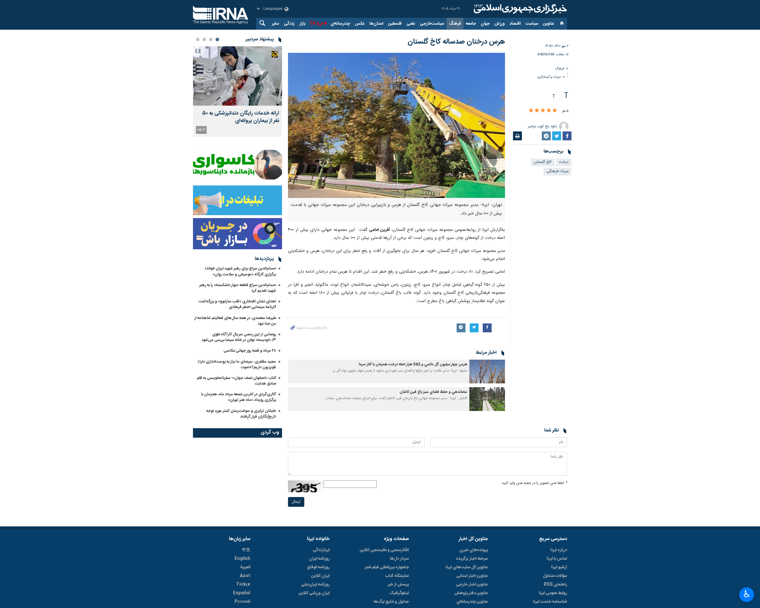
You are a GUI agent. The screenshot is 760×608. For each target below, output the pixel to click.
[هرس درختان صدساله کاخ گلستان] (396, 125)
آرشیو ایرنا (559, 567)
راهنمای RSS (555, 584)
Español (241, 593)
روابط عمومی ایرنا (553, 593)
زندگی (289, 23)
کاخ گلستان (543, 162)
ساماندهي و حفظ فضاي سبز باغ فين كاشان (433, 392)
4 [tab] (198, 39)
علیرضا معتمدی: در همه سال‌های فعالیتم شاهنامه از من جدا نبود (235, 321)
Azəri (245, 576)
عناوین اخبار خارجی (472, 584)
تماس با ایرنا (557, 558)
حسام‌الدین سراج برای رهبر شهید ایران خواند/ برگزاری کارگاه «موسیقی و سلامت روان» (240, 271)
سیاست (531, 23)
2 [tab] (211, 39)
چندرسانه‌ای (340, 23)
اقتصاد (515, 23)
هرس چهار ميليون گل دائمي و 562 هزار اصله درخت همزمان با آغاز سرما (413, 364)
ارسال (296, 502)
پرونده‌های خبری (473, 550)
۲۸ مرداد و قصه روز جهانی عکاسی (250, 350)
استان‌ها (376, 23)
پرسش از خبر (398, 584)
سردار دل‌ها (399, 558)
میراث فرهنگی (558, 171)
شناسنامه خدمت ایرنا (550, 601)
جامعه (471, 23)
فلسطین (395, 23)
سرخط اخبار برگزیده (472, 558)
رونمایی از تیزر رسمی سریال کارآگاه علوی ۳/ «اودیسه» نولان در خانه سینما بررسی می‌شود (239, 337)
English (242, 558)
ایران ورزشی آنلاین (314, 593)
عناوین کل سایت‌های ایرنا (467, 567)
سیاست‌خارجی (432, 23)
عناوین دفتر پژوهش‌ (471, 593)
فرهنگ (455, 23)
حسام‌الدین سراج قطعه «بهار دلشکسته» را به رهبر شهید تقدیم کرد (237, 288)
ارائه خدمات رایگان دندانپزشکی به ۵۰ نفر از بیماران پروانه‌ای (240, 117)
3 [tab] (204, 39)
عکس (360, 23)
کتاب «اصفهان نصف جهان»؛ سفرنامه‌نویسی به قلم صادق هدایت (236, 381)
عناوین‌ (548, 23)
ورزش (499, 23)
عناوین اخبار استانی (472, 576)
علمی (410, 23)
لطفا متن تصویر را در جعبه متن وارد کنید (534, 483)
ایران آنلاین (320, 576)
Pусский (242, 601)
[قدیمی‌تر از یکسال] (487, 371)
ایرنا (519, 9)
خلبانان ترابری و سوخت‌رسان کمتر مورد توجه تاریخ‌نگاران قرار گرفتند (241, 414)
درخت (564, 162)
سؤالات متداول (555, 576)
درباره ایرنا (558, 550)
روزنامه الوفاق (318, 567)
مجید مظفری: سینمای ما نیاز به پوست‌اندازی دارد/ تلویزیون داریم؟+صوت (237, 364)
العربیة (245, 567)
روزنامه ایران (319, 558)
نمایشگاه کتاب (397, 576)
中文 (246, 550)
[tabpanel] (237, 91)
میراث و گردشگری (549, 77)
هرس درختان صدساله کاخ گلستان (456, 42)
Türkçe (243, 584)
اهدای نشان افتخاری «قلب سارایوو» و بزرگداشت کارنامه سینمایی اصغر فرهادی (237, 304)
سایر (275, 23)
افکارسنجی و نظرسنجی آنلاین (384, 550)
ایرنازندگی (321, 550)
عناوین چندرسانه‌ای (472, 601)
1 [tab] (217, 39)
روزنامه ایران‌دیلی (315, 584)
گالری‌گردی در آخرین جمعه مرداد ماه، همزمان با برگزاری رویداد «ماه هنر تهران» (238, 397)
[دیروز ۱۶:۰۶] (237, 76)
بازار (302, 23)
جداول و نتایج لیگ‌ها (391, 601)
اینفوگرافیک (399, 593)
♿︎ (746, 594)
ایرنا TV (316, 23)
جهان (485, 23)
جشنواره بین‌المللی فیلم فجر (387, 567)
